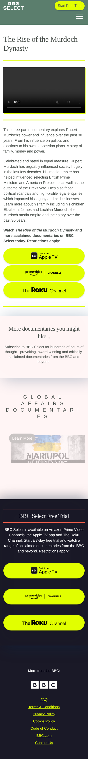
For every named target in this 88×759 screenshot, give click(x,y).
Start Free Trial (69, 6)
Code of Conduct (44, 729)
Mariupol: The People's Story (36, 466)
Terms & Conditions (44, 707)
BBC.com (44, 736)
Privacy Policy (44, 714)
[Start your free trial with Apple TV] (44, 570)
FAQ (44, 700)
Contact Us (44, 743)
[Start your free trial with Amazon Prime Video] (44, 596)
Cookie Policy (44, 721)
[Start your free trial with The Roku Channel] (44, 622)
